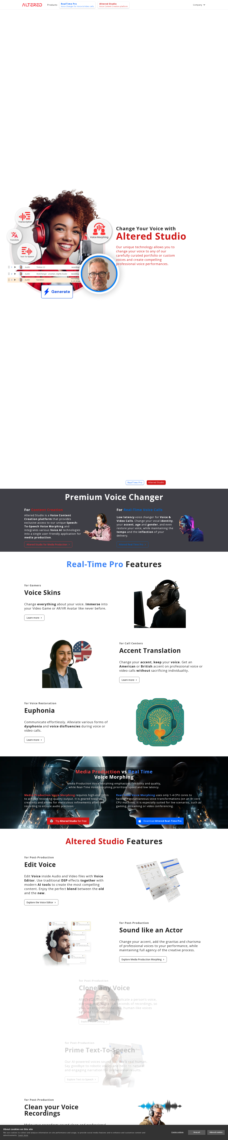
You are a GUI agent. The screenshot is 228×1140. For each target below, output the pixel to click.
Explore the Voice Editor (40, 902)
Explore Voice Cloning (38, 1021)
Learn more (33, 617)
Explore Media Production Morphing (142, 959)
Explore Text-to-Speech (135, 1079)
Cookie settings (177, 1132)
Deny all (197, 1132)
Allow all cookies (216, 1132)
